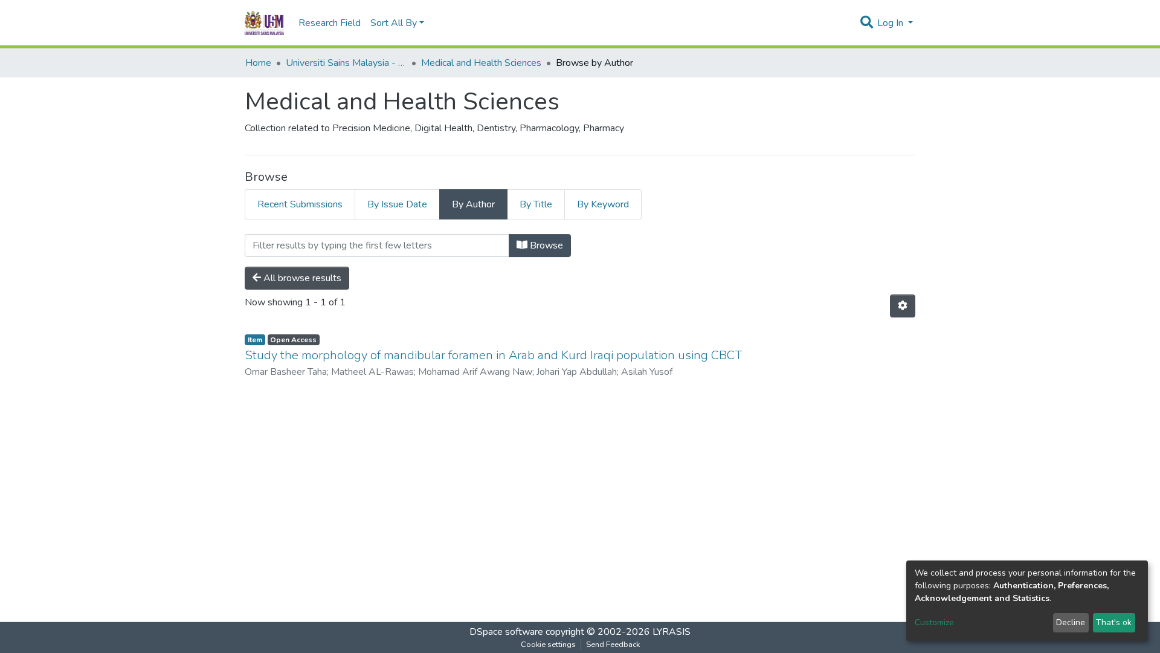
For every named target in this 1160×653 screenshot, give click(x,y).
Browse (545, 245)
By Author (473, 204)
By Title (536, 204)
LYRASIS (671, 631)
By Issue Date (397, 204)
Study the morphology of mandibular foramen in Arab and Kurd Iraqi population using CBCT (493, 355)
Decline (1070, 622)
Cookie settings (548, 644)
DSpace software (506, 631)
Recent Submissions (300, 204)
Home (258, 63)
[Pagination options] (902, 305)
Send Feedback (613, 644)
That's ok (1114, 622)
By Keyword (603, 204)
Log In (891, 23)
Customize (934, 622)
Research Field (329, 23)
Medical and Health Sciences (481, 63)
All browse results (301, 278)
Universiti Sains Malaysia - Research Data (346, 63)
